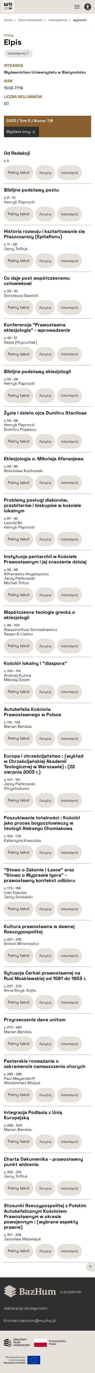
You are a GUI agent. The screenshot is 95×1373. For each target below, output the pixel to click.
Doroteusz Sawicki (21, 295)
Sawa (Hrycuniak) (20, 342)
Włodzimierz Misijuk (22, 1083)
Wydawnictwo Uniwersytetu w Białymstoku (45, 72)
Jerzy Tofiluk (16, 249)
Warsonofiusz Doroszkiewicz (30, 630)
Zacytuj (45, 173)
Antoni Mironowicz (21, 944)
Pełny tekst (18, 172)
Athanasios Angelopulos (26, 574)
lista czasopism (30, 20)
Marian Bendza (17, 726)
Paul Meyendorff (19, 1078)
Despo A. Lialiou (18, 634)
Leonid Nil (13, 523)
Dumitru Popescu (20, 429)
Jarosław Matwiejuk (22, 1239)
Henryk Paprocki (19, 202)
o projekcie (70, 1291)
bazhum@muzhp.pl (38, 1320)
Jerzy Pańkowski (19, 578)
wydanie (79, 20)
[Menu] (77, 6)
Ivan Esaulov (15, 892)
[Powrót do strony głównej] (30, 1291)
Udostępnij (69, 173)
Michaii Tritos (16, 583)
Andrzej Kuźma (17, 675)
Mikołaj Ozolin (17, 680)
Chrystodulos (16, 788)
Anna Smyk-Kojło (20, 990)
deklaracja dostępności (26, 1308)
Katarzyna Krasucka (22, 840)
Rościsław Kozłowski (23, 471)
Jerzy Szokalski (18, 897)
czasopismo (57, 20)
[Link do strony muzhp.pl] (8, 6)
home (8, 20)
